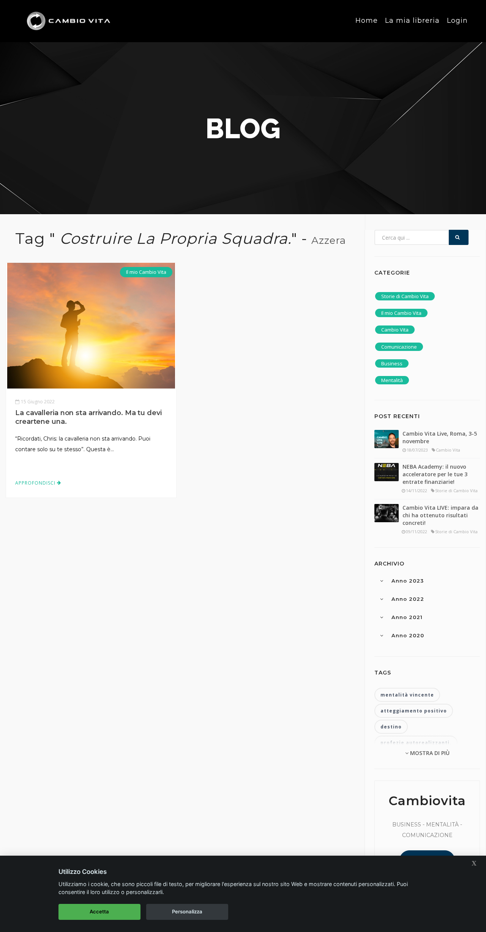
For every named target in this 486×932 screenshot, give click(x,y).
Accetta (99, 911)
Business (391, 363)
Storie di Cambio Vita (405, 296)
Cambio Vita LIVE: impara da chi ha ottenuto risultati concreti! (440, 515)
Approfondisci (36, 483)
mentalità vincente (407, 695)
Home (366, 20)
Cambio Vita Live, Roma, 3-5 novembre (439, 437)
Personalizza (187, 911)
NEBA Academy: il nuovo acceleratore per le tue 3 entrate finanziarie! (434, 474)
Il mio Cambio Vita (146, 272)
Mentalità (392, 380)
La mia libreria (412, 20)
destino (391, 726)
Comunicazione (399, 346)
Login (457, 20)
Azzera (328, 240)
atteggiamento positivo (413, 711)
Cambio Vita (395, 329)
